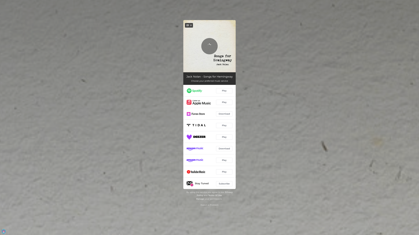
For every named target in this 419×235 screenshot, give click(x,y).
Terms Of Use (215, 195)
